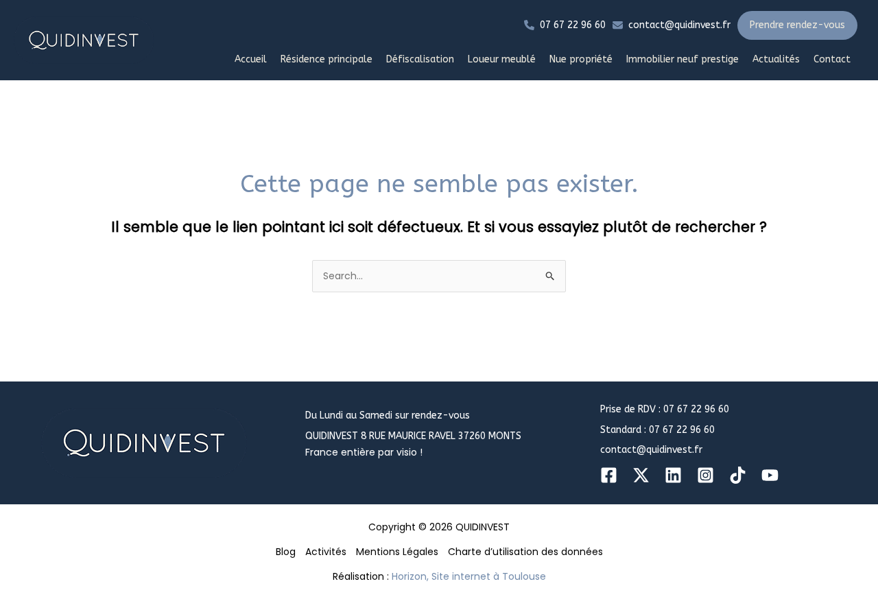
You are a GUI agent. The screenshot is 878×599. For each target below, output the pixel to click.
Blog (286, 552)
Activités (325, 552)
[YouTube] (770, 475)
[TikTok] (737, 475)
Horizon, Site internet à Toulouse (469, 576)
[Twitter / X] (641, 475)
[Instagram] (705, 475)
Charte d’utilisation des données (525, 552)
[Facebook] (608, 475)
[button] (565, 25)
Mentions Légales (397, 552)
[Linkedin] (673, 475)
